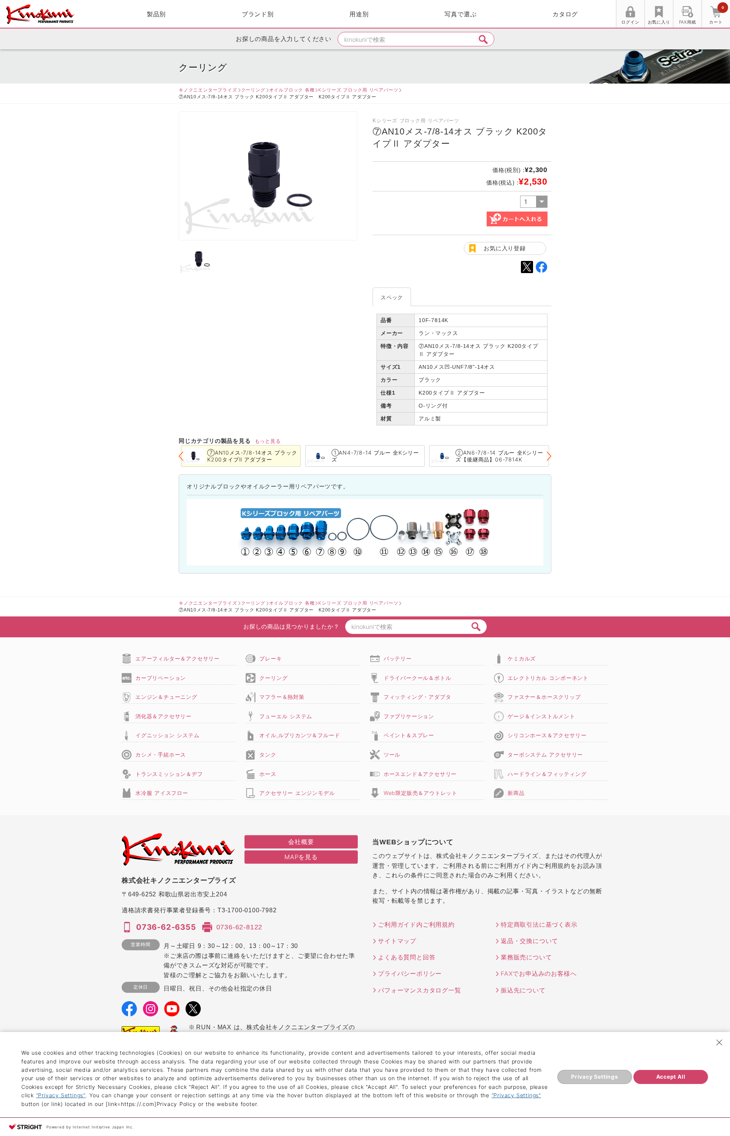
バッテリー (398, 658)
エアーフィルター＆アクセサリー (177, 658)
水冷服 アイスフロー (161, 793)
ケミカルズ (522, 658)
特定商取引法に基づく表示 (539, 924)
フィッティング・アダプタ (417, 697)
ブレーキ (270, 658)
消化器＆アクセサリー (163, 716)
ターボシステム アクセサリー (545, 754)
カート (716, 15)
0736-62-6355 (166, 927)
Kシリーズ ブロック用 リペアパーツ (358, 90)
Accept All (671, 1076)
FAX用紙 (687, 22)
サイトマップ (397, 941)
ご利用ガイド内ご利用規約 (416, 924)
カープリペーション (160, 678)
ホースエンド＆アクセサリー (420, 774)
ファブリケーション (409, 716)
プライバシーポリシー (410, 973)
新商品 (516, 793)
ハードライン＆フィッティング (547, 774)
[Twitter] (193, 1011)
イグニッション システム (167, 735)
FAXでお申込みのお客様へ (538, 973)
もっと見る (268, 441)
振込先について (523, 990)
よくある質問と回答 (406, 957)
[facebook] (129, 1011)
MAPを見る (301, 857)
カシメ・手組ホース (160, 754)
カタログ (565, 14)
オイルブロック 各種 (292, 90)
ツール (392, 754)
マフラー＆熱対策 (281, 697)
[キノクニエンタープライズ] (40, 14)
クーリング (253, 90)
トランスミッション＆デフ (169, 774)
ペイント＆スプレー (409, 735)
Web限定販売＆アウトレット (420, 793)
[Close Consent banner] (719, 1042)
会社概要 (301, 841)
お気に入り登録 (505, 248)
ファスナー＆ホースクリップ (544, 697)
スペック (392, 297)
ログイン (630, 22)
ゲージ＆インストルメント (541, 716)
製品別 (156, 14)
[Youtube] (171, 1011)
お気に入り (659, 22)
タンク (267, 754)
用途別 (358, 14)
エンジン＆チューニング (166, 697)
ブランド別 (258, 14)
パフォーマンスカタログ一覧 (419, 990)
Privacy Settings (594, 1076)
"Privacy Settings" (61, 1095)
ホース (267, 774)
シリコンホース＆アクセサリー (547, 735)
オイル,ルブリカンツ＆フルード (299, 735)
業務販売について (526, 957)
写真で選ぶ (460, 14)
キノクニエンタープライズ (208, 90)
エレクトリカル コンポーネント (548, 678)
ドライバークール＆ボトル (417, 678)
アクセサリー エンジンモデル (297, 793)
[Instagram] (150, 1011)
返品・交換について (529, 941)
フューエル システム (285, 716)
